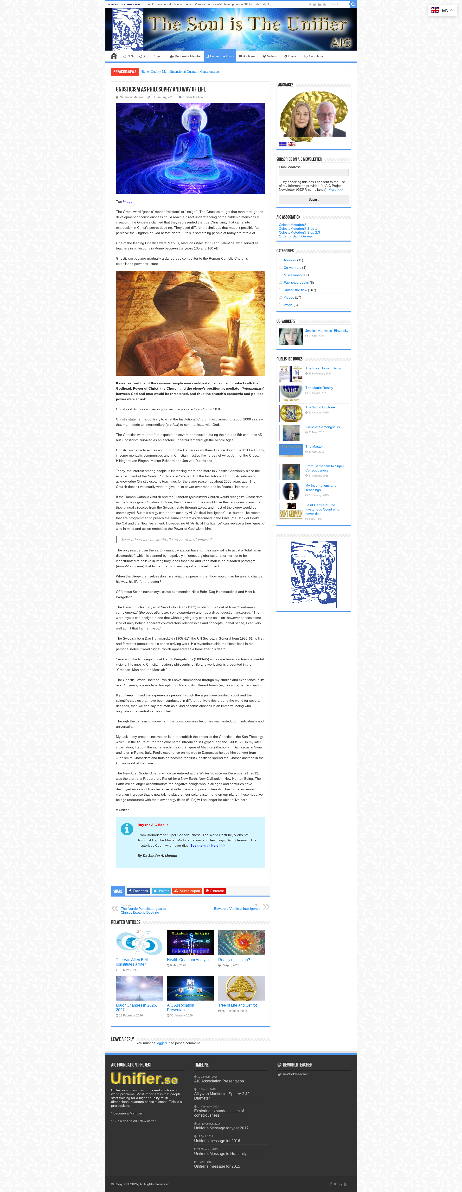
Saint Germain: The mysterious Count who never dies (322, 509)
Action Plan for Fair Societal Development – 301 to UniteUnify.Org (228, 4)
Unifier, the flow (220, 56)
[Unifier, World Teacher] (231, 29)
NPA (131, 56)
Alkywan (290, 260)
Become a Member (188, 56)
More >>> (335, 189)
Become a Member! (128, 1113)
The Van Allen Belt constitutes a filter (132, 961)
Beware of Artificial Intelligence (237, 907)
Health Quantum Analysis (188, 959)
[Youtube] (324, 4)
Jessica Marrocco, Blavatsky (326, 331)
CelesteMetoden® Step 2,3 (299, 232)
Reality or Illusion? (234, 959)
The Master (314, 446)
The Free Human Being (323, 368)
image (127, 201)
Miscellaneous (294, 275)
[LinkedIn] (319, 4)
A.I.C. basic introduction (163, 4)
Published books (296, 282)
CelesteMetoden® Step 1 (298, 228)
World (288, 305)
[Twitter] (315, 4)
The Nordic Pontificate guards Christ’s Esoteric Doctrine (143, 909)
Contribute (316, 56)
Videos (272, 56)
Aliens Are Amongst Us (322, 427)
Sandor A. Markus (131, 97)
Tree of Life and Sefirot (237, 1005)
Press (292, 56)
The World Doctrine (320, 407)
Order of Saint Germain (296, 236)
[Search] (353, 4)
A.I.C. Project (152, 56)
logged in (163, 1043)
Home (114, 56)
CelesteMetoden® (292, 225)
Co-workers (292, 267)
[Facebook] (310, 4)
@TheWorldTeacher (294, 1065)
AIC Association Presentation (180, 1007)
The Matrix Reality (319, 388)
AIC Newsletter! (145, 1121)
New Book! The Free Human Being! (165, 71)
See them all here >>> (207, 845)
